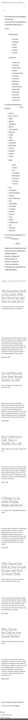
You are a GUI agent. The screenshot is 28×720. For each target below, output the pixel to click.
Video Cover (16, 100)
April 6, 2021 (4, 613)
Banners (11, 121)
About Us (7, 16)
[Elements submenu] (12, 107)
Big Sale (14, 70)
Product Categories (14, 192)
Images (11, 134)
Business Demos (13, 34)
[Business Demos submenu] (20, 33)
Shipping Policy (9, 253)
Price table (12, 227)
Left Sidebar (15, 173)
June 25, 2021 (5, 420)
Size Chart (15, 181)
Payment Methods (13, 248)
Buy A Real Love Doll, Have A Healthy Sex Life (11, 440)
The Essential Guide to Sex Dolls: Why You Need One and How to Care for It (13, 296)
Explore (14, 47)
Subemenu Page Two (11, 259)
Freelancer (15, 42)
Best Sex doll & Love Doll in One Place (12, 2)
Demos (7, 28)
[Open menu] (24, 6)
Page (6, 248)
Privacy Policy (22, 248)
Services (22, 250)
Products (11, 195)
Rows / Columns (13, 116)
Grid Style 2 (15, 78)
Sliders (11, 118)
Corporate (15, 39)
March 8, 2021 (5, 678)
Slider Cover (15, 92)
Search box (12, 230)
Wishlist (18, 243)
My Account (15, 238)
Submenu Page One (10, 261)
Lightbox (11, 153)
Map (10, 187)
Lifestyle (14, 52)
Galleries (11, 140)
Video (10, 137)
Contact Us (19, 24)
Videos (17, 264)
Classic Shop (16, 62)
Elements (7, 108)
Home (21, 267)
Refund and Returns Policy (12, 250)
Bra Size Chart (9, 19)
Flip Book (11, 214)
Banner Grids (12, 145)
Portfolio (14, 183)
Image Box (12, 151)
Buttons (11, 126)
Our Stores (15, 178)
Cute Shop (15, 65)
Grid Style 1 (15, 76)
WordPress (16, 705)
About (14, 165)
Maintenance (16, 175)
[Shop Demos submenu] (18, 57)
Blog (24, 16)
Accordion (12, 211)
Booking (14, 50)
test (17, 261)
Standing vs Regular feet (12, 256)
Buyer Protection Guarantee (13, 22)
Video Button (12, 142)
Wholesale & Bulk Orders (12, 267)
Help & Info (22, 235)
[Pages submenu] (14, 159)
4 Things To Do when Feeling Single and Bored (12, 501)
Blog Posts (12, 132)
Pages (10, 160)
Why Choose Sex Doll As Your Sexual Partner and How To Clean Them (13, 568)
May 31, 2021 (4, 482)
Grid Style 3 (15, 81)
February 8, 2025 (5, 357)
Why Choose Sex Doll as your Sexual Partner (11, 632)
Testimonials (12, 206)
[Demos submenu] (11, 27)
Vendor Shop (16, 97)
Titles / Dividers (13, 129)
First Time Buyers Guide (12, 235)
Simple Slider (16, 89)
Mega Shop (15, 84)
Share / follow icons (14, 198)
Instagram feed (13, 222)
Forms (10, 217)
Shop (15, 253)
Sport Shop (15, 94)
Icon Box (11, 148)
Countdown (12, 209)
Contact (14, 167)
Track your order (10, 264)
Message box (12, 190)
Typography (12, 124)
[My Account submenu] (21, 238)
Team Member (13, 203)
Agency (14, 44)
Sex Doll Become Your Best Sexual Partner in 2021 (11, 376)
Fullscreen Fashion (17, 73)
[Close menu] (3, 11)
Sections (11, 113)
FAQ (13, 170)
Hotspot (11, 219)
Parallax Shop (16, 67)
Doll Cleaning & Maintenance (13, 104)
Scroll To (11, 156)
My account (8, 237)
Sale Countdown (17, 86)
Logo (10, 225)
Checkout (8, 24)
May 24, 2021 (4, 547)
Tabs (10, 201)
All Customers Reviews (16, 16)
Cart (25, 22)
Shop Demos (12, 57)
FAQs (21, 107)
